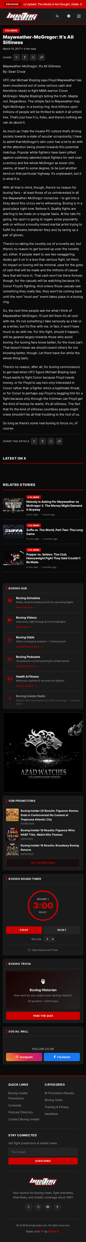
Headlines (51, 1114)
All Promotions (43, 862)
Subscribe (43, 1161)
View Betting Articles (28, 646)
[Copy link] (41, 57)
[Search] (57, 16)
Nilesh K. (54, 1231)
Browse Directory (26, 666)
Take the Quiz (43, 1015)
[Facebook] (57, 1207)
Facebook (63, 1057)
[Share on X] (16, 57)
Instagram (26, 1057)
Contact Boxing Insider (23, 1119)
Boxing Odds (53, 1100)
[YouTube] (48, 1207)
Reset (61, 930)
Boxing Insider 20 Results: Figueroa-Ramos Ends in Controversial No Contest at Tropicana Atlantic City (49, 815)
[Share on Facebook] (25, 57)
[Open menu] (79, 16)
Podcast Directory (20, 1112)
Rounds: (37, 939)
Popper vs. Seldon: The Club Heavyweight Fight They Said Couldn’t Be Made (53, 558)
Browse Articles (25, 685)
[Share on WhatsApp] (33, 57)
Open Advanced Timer (44, 949)
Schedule (14, 1105)
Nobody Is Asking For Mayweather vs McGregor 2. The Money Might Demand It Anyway (54, 505)
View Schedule (25, 607)
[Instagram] (38, 1207)
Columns (11, 30)
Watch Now (22, 626)
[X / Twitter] (28, 1207)
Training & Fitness (57, 1107)
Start (24, 930)
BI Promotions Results (59, 1093)
